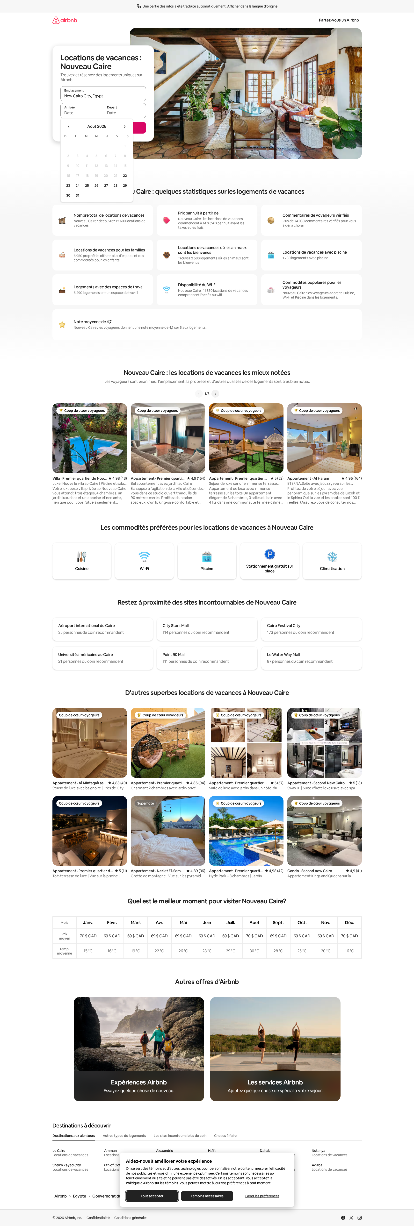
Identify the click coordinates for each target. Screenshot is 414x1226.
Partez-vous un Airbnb (339, 20)
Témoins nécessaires (207, 1196)
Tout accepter (152, 1196)
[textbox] (81, 113)
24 (78, 185)
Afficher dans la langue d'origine (252, 6)
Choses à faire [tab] (225, 1135)
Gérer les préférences (262, 1196)
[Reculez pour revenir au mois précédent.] (68, 126)
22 (125, 175)
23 (68, 185)
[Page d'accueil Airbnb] (64, 20)
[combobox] (103, 96)
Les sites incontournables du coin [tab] (180, 1135)
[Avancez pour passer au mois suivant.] (124, 126)
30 (68, 195)
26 (96, 185)
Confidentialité (98, 1218)
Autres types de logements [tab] (124, 1135)
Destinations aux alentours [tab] (73, 1135)
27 (106, 185)
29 (125, 185)
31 (77, 195)
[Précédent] (199, 394)
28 (115, 185)
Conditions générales (130, 1218)
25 (87, 185)
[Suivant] (215, 394)
